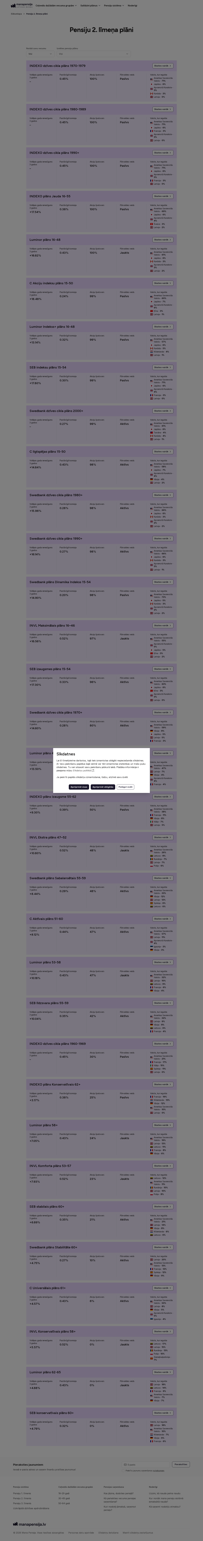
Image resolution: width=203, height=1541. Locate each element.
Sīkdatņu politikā (82, 770)
